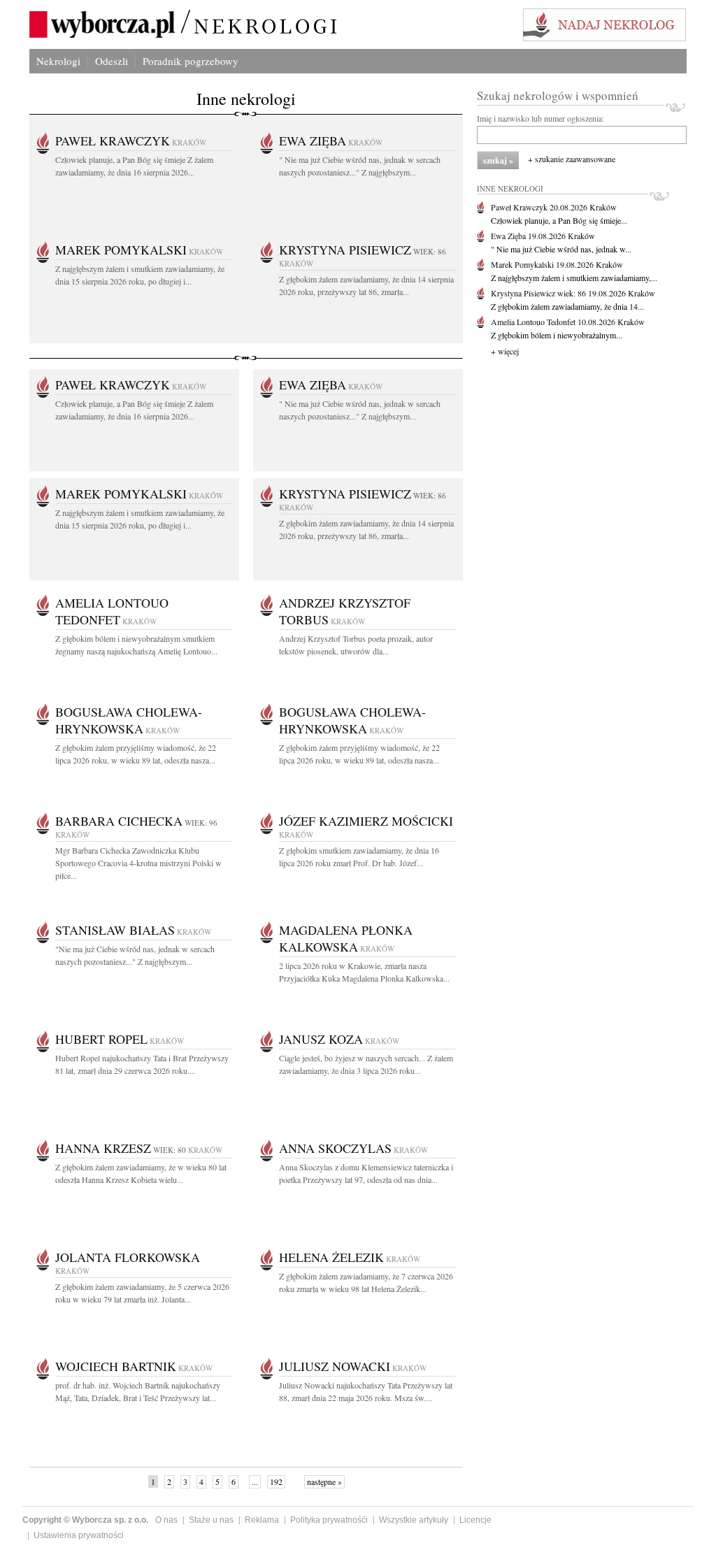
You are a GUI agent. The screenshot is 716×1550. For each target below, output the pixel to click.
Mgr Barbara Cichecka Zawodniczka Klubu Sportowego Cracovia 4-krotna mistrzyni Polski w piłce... (138, 863)
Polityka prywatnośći (329, 1520)
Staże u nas (211, 1520)
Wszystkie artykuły (413, 1520)
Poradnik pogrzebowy (190, 61)
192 (276, 1481)
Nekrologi (58, 61)
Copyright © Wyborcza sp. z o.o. (85, 1520)
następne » (324, 1481)
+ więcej (505, 351)
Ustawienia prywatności (79, 1535)
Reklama (262, 1520)
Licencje (475, 1520)
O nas (166, 1520)
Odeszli (111, 61)
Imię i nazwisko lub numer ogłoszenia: (540, 118)
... (255, 1481)
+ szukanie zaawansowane (571, 158)
